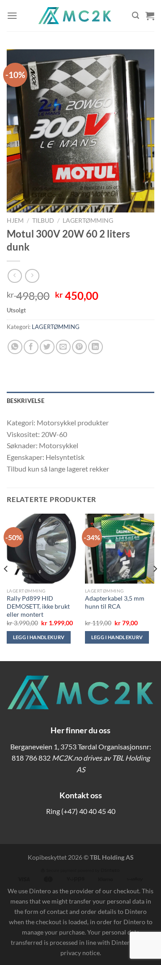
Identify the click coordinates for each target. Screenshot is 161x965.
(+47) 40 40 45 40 (88, 811)
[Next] (154, 586)
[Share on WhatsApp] (15, 347)
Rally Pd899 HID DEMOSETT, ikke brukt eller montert (38, 606)
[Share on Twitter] (47, 347)
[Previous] (6, 586)
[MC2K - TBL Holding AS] (74, 15)
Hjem (15, 220)
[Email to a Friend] (63, 347)
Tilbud (43, 220)
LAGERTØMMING (88, 220)
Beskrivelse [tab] (25, 400)
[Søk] (135, 15)
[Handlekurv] (149, 16)
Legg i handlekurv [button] (39, 637)
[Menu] (12, 15)
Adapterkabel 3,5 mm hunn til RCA (114, 602)
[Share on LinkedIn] (95, 347)
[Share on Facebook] (31, 347)
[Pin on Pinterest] (79, 347)
